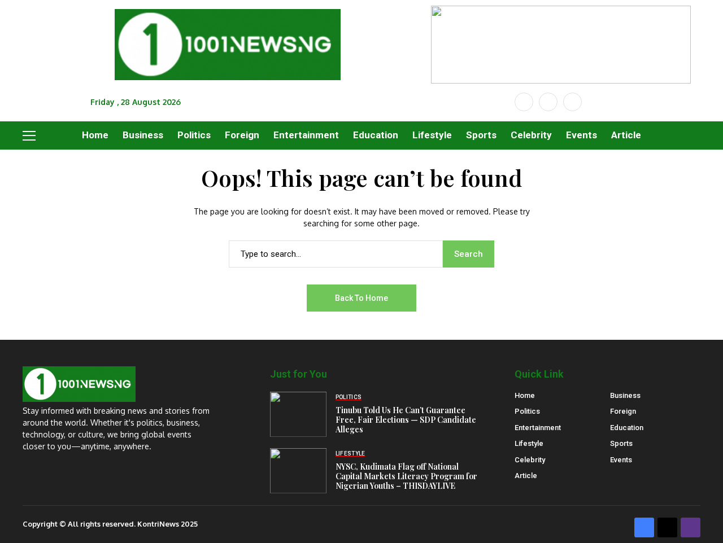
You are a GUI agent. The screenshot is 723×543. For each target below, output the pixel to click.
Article (526, 475)
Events (621, 460)
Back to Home (361, 298)
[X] (548, 102)
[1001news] (228, 45)
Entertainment (538, 427)
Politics (527, 411)
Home (525, 395)
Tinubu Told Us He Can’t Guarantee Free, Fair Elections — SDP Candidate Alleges (406, 420)
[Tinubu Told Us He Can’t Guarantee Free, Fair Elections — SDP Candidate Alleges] (298, 414)
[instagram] (572, 102)
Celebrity (530, 460)
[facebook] (524, 102)
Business (625, 395)
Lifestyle (529, 443)
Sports (621, 443)
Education (626, 427)
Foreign (623, 411)
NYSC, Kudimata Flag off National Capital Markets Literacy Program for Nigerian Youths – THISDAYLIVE (406, 476)
